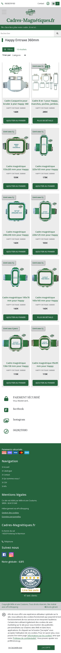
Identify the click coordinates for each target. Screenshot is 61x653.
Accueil (6, 467)
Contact (41, 3)
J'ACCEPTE (46, 647)
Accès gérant (52, 607)
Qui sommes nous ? (11, 478)
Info (5, 486)
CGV (5, 482)
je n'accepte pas (15, 647)
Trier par (6, 55)
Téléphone (8, 541)
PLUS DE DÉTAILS (45, 120)
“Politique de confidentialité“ (24, 638)
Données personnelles (11, 516)
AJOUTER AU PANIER (15, 120)
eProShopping (12, 607)
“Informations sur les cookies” (39, 635)
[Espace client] (48, 3)
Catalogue (7, 471)
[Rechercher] (57, 33)
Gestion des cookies (10, 512)
